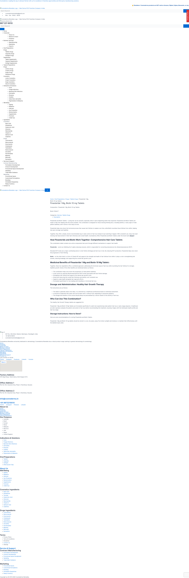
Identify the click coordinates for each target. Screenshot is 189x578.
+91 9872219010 (7, 403)
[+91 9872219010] (0, 400)
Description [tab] (57, 217)
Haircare (59, 215)
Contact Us (7, 185)
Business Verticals (9, 40)
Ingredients (7, 119)
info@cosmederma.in (9, 399)
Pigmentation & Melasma (16, 101)
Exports (11, 46)
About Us (4, 468)
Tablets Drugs (74, 199)
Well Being (6, 102)
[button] (94, 353)
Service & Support (8, 548)
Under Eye (12, 118)
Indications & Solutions (6, 351)
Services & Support (9, 161)
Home (5, 31)
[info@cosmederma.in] (0, 396)
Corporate (6, 33)
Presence (11, 38)
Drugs (67, 199)
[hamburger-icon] (2, 29)
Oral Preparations (8, 48)
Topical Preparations (9, 65)
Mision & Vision (4, 346)
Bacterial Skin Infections (15, 91)
